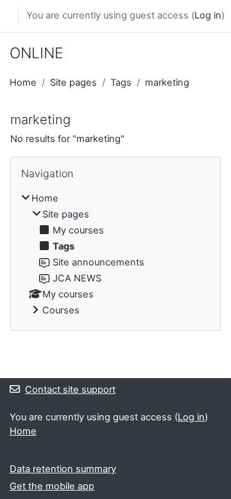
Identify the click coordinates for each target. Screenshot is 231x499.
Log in (207, 15)
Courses (61, 310)
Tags (121, 82)
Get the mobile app (52, 486)
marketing (167, 82)
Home (23, 82)
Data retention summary (63, 469)
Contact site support (70, 389)
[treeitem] (115, 255)
